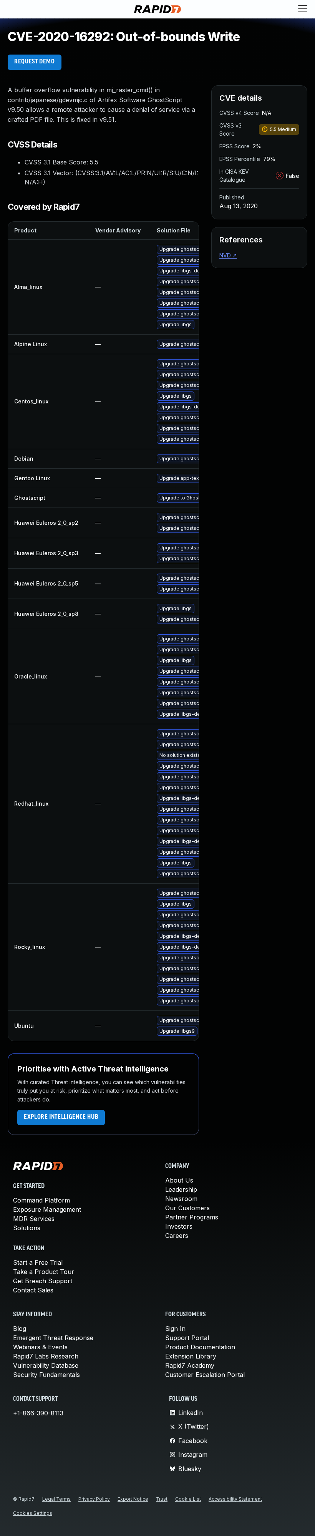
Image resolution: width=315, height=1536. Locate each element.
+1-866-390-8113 (38, 1413)
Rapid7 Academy (189, 1365)
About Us (179, 1180)
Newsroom (181, 1199)
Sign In (175, 1328)
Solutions (26, 1228)
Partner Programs (191, 1217)
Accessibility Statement (235, 1499)
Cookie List (188, 1499)
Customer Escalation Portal (205, 1374)
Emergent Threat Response (53, 1338)
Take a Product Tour (43, 1272)
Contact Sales (33, 1290)
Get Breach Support (42, 1281)
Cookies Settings (32, 1513)
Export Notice (133, 1499)
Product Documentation (200, 1347)
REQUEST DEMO (34, 62)
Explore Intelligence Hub (61, 1117)
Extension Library (190, 1356)
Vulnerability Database (45, 1365)
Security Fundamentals (46, 1374)
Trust (161, 1499)
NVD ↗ (228, 255)
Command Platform (41, 1200)
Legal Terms (56, 1499)
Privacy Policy (94, 1499)
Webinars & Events (40, 1347)
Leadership (181, 1189)
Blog (19, 1328)
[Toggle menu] (302, 9)
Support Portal (187, 1338)
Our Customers (187, 1208)
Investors (178, 1226)
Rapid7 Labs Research (45, 1356)
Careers (176, 1235)
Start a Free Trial (38, 1262)
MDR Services (34, 1218)
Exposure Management (47, 1209)
